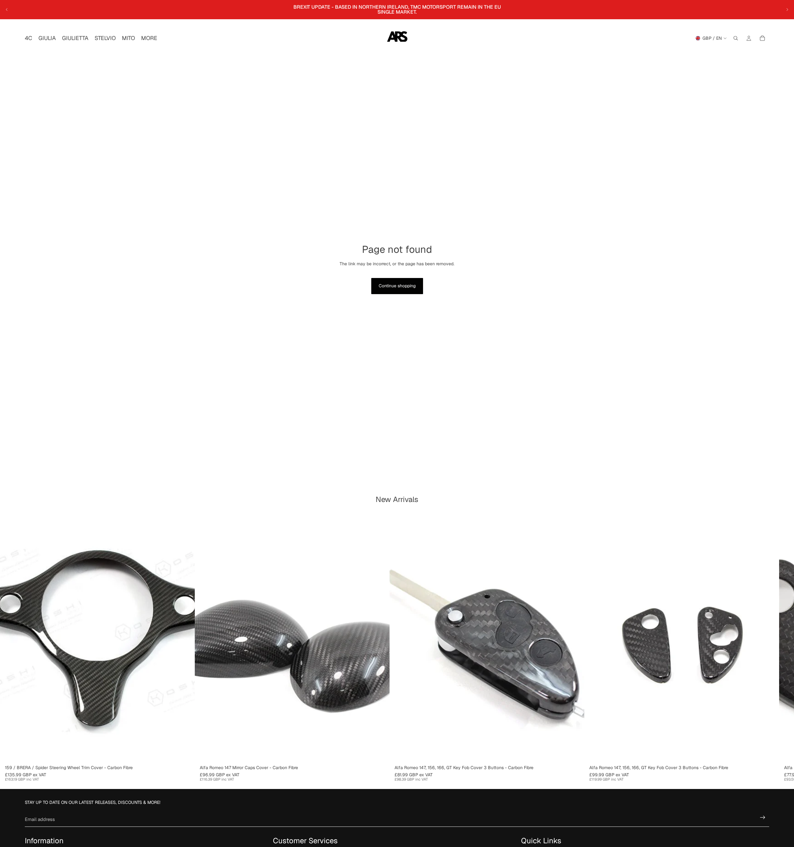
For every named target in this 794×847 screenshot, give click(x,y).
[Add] (380, 752)
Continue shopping (397, 286)
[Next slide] (787, 9)
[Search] (736, 38)
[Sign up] (762, 817)
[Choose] (185, 752)
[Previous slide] (7, 9)
